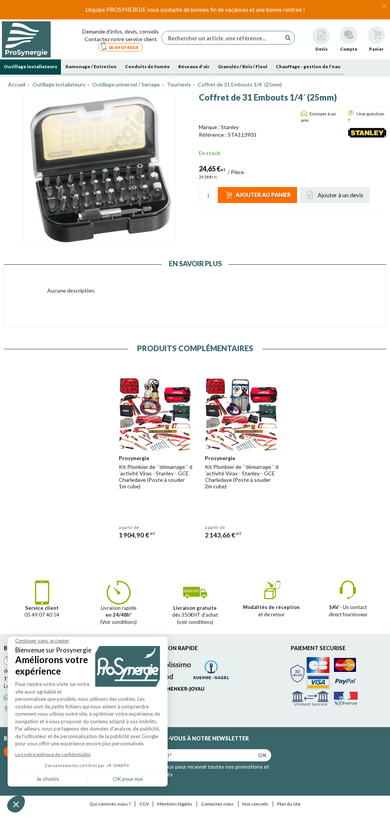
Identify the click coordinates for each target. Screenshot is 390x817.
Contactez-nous (217, 804)
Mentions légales (174, 804)
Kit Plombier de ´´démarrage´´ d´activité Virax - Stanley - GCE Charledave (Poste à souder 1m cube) (155, 476)
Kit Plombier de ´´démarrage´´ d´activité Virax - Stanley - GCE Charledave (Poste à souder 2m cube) (241, 476)
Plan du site (288, 804)
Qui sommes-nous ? (110, 804)
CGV (144, 804)
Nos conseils (255, 804)
